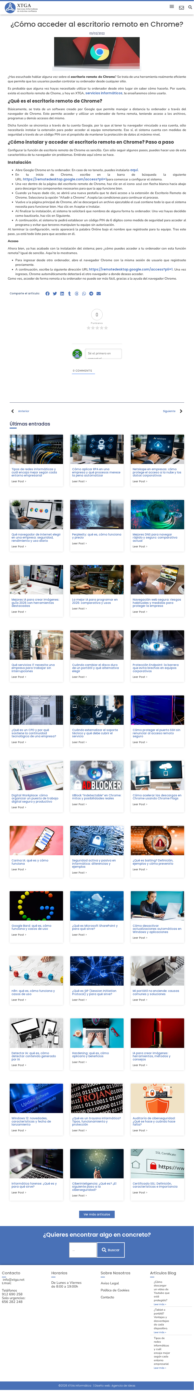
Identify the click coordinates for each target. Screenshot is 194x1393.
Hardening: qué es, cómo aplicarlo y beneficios (90, 1054)
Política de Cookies (115, 1290)
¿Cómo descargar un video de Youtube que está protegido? (162, 1291)
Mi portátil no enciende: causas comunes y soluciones (156, 992)
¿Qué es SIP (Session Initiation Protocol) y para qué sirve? (94, 992)
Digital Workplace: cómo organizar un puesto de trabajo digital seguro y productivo (35, 798)
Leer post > (19, 481)
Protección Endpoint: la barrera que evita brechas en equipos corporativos (156, 668)
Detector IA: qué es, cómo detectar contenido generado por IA (34, 1056)
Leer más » (160, 1304)
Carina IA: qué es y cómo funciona (30, 862)
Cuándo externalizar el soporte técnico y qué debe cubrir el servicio (95, 733)
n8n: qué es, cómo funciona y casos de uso (33, 992)
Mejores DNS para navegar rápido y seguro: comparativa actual (155, 537)
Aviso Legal (110, 1283)
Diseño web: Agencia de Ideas (114, 1386)
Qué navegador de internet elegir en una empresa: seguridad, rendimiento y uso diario (36, 537)
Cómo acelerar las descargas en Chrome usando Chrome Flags (157, 797)
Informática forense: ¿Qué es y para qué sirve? (34, 1185)
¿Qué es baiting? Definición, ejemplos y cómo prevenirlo (153, 862)
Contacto (107, 1297)
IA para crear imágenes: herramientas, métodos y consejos (152, 1056)
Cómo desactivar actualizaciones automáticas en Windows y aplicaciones (157, 929)
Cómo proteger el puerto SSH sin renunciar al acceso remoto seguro (156, 733)
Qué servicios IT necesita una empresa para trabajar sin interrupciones (33, 668)
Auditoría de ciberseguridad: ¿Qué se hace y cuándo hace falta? (154, 1121)
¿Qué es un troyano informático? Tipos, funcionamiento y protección (96, 1121)
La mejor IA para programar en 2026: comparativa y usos (95, 601)
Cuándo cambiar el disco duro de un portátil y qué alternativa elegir (95, 668)
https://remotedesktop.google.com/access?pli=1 (65, 179)
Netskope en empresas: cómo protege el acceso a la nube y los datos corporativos (157, 472)
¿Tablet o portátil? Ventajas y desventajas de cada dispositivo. (161, 1319)
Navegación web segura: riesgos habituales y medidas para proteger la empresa (157, 603)
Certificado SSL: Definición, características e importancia (155, 1185)
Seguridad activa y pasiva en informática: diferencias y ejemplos (94, 863)
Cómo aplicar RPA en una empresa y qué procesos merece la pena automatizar (96, 472)
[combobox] (83, 1250)
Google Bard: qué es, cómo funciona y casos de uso (31, 927)
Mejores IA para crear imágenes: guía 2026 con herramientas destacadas (35, 603)
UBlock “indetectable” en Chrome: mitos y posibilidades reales (96, 797)
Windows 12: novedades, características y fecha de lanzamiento (31, 1121)
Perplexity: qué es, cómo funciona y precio (96, 536)
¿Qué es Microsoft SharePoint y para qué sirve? (95, 927)
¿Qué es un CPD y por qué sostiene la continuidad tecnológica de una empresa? (34, 733)
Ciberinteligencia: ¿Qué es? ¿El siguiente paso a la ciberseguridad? (94, 1187)
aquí (134, 170)
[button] (171, 6)
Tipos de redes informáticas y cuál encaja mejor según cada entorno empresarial (34, 472)
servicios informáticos (103, 93)
